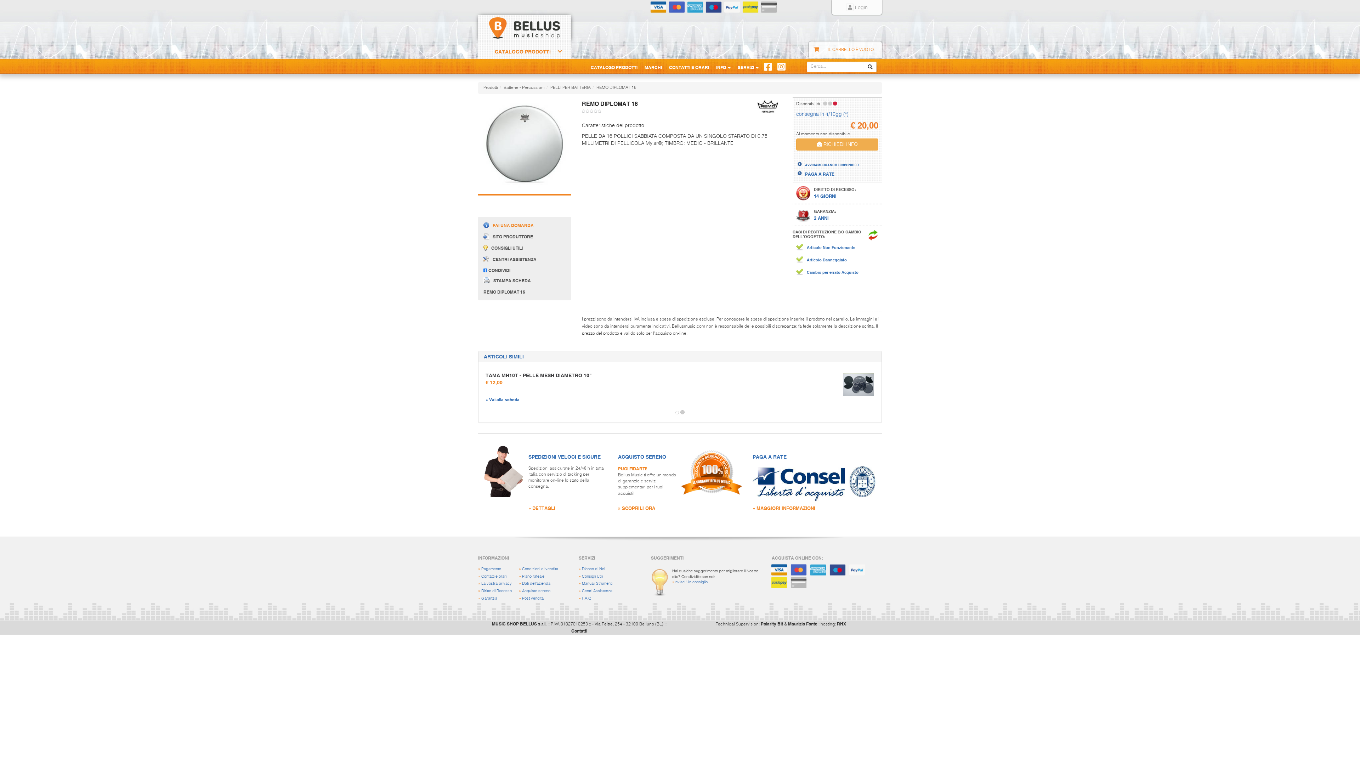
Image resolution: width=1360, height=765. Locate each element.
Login (861, 7)
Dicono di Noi (593, 569)
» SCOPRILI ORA (636, 508)
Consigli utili (507, 248)
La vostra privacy (496, 583)
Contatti (579, 631)
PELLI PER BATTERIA (570, 88)
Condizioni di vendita (540, 569)
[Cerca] (870, 67)
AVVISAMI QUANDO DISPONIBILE (832, 165)
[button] (484, 412)
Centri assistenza (515, 259)
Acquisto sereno (536, 591)
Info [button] (721, 67)
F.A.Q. (587, 598)
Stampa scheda (512, 280)
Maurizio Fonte (802, 624)
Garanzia (489, 598)
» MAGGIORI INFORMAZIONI (784, 508)
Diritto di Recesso (496, 591)
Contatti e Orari (689, 67)
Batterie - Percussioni (524, 88)
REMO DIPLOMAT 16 (616, 88)
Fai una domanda (513, 225)
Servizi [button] (746, 67)
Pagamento (491, 569)
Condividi (498, 270)
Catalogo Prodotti (523, 52)
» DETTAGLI (541, 508)
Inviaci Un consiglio (691, 582)
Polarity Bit (772, 624)
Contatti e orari (493, 576)
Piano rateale (533, 576)
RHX (841, 624)
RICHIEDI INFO (840, 144)
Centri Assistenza (597, 591)
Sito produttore (513, 237)
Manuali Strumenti (597, 583)
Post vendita (533, 598)
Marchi (653, 67)
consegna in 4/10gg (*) (822, 114)
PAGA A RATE (819, 174)
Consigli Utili (592, 576)
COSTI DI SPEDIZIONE (827, 158)
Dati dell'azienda (536, 583)
